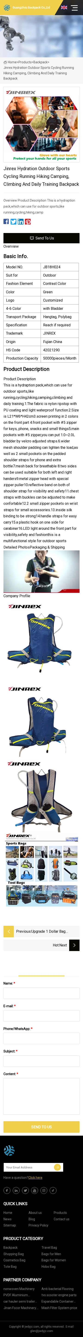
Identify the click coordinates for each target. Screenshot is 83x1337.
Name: (9, 983)
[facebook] (6, 1190)
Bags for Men (51, 1254)
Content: (10, 1074)
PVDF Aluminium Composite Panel (15, 1295)
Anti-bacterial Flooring (58, 1289)
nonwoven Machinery (19, 1289)
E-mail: (9, 1006)
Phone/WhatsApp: (18, 1029)
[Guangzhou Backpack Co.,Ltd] (26, 1150)
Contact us (61, 1219)
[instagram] (43, 1190)
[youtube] (34, 1190)
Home (12, 62)
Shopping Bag (13, 1254)
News (7, 1219)
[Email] (57, 1167)
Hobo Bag (49, 1266)
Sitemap (9, 1225)
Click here (35, 1177)
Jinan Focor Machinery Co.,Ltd (19, 1308)
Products (25, 62)
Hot (56, 945)
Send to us (45, 238)
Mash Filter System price (59, 1308)
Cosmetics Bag (14, 1260)
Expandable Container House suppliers (58, 1302)
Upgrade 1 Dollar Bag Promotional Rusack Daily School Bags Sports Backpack (52, 932)
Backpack (40, 62)
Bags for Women (54, 1260)
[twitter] (25, 1190)
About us (35, 1213)
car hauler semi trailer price (19, 1302)
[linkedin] (16, 1190)
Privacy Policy (38, 1225)
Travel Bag (49, 1247)
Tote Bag (10, 1266)
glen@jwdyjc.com (41, 1331)
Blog (32, 1219)
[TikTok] (53, 1190)
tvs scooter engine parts (59, 1295)
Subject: (10, 1051)
